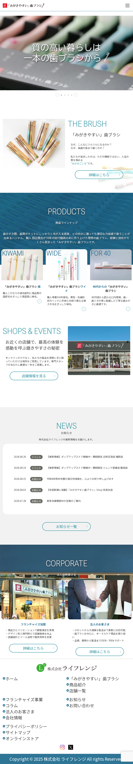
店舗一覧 (77, 691)
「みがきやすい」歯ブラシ (94, 678)
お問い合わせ (81, 705)
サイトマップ (18, 732)
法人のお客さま (20, 711)
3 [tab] (68, 95)
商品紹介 (77, 685)
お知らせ (77, 699)
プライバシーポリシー (26, 726)
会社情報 (14, 717)
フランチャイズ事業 (24, 699)
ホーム (12, 678)
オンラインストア (22, 738)
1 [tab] (61, 95)
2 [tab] (64, 95)
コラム (12, 705)
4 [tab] (71, 95)
